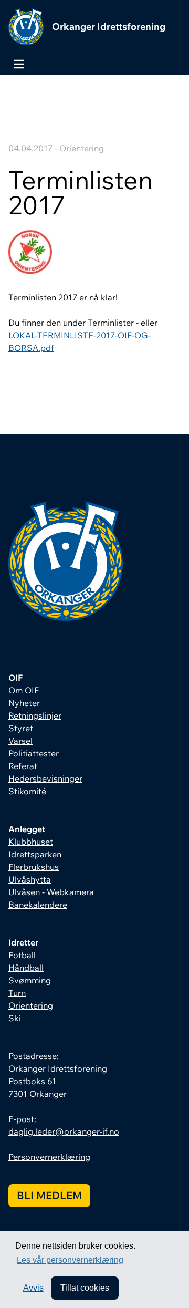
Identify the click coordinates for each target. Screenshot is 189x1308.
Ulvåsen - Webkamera (51, 892)
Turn (17, 993)
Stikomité (27, 791)
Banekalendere (37, 904)
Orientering (30, 1005)
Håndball (26, 967)
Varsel (20, 740)
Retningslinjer (34, 715)
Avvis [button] (33, 1287)
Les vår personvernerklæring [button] (70, 1259)
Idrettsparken (34, 854)
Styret (20, 728)
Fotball (22, 955)
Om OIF (23, 690)
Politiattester (33, 753)
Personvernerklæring (49, 1156)
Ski (14, 1018)
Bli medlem (49, 1195)
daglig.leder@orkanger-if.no (63, 1131)
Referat (22, 766)
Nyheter (24, 703)
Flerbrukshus (33, 866)
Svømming (29, 980)
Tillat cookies (84, 1287)
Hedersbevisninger (45, 778)
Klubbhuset (30, 841)
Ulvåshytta (29, 879)
